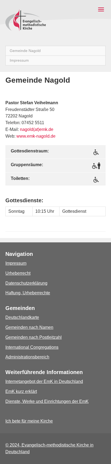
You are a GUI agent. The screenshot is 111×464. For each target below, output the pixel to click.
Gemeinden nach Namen (29, 327)
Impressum (15, 263)
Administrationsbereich (27, 357)
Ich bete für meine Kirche (29, 421)
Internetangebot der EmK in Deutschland (44, 381)
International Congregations (31, 347)
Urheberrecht (17, 273)
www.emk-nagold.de (36, 136)
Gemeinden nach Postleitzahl (33, 337)
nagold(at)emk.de (36, 129)
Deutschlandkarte (22, 317)
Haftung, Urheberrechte (27, 293)
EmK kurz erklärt (21, 391)
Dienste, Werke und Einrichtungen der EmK (47, 401)
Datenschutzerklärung (26, 283)
